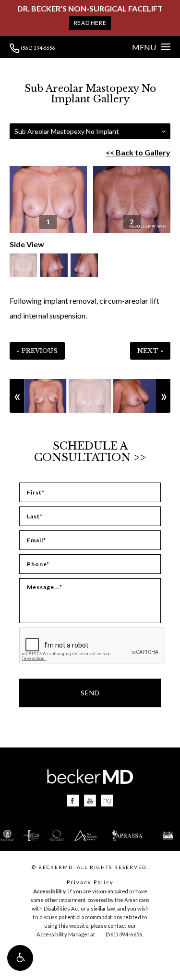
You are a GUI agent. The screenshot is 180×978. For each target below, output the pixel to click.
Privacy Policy (90, 882)
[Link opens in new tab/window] (73, 801)
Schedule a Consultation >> (90, 452)
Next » (150, 351)
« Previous (37, 351)
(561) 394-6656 (37, 48)
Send (90, 693)
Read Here (90, 22)
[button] (20, 958)
